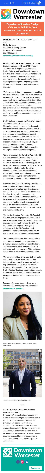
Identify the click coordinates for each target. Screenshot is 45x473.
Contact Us (35, 468)
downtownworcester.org (13, 288)
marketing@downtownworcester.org (18, 55)
